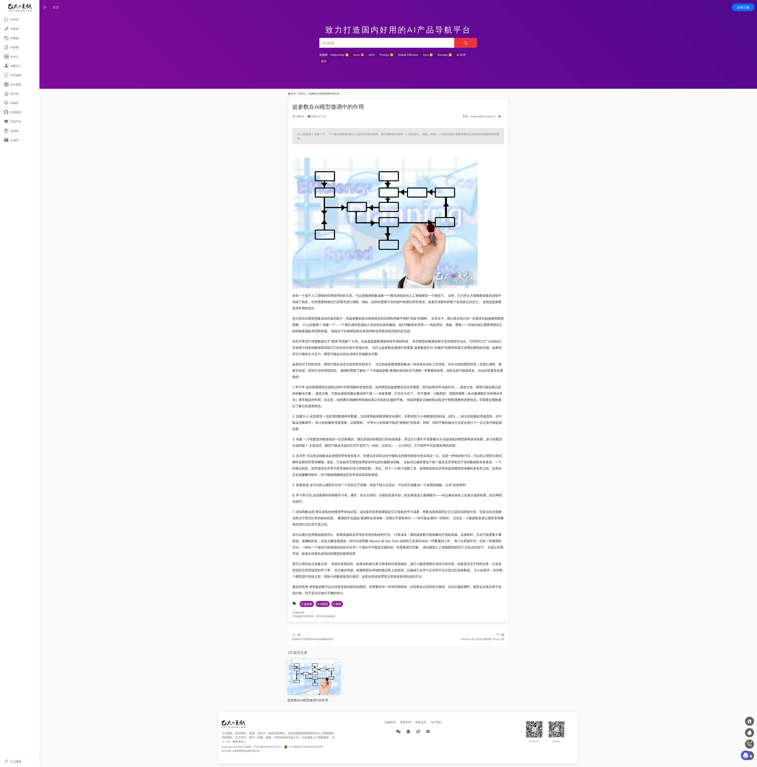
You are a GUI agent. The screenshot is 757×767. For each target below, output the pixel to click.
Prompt (384, 54)
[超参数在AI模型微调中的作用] (313, 677)
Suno (356, 54)
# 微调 (337, 604)
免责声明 (405, 722)
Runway (443, 54)
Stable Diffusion (408, 54)
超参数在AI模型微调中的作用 (328, 107)
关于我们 (436, 722)
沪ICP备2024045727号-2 (268, 746)
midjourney (337, 54)
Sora (426, 54)
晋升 (324, 61)
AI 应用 (461, 54)
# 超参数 (306, 604)
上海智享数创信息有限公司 (246, 750)
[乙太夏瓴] (233, 725)
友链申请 (390, 722)
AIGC (372, 54)
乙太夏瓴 (247, 746)
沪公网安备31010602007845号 (305, 746)
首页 (56, 7)
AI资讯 (301, 93)
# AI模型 (322, 604)
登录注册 (743, 7)
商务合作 (420, 722)
